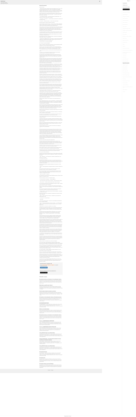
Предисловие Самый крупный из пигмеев (47, 291)
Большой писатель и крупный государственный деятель (50, 279)
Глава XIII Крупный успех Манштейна (47, 332)
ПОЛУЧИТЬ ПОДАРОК (44, 267)
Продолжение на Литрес (126, 9)
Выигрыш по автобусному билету (46, 285)
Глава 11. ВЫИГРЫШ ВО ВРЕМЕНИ (46, 320)
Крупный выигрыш (43, 351)
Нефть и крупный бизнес (44, 308)
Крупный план (42, 357)
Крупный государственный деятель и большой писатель (50, 296)
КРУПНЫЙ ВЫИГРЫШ (44, 302)
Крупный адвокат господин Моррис (46, 363)
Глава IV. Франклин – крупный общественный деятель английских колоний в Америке (50, 339)
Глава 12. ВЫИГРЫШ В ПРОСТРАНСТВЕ (47, 326)
